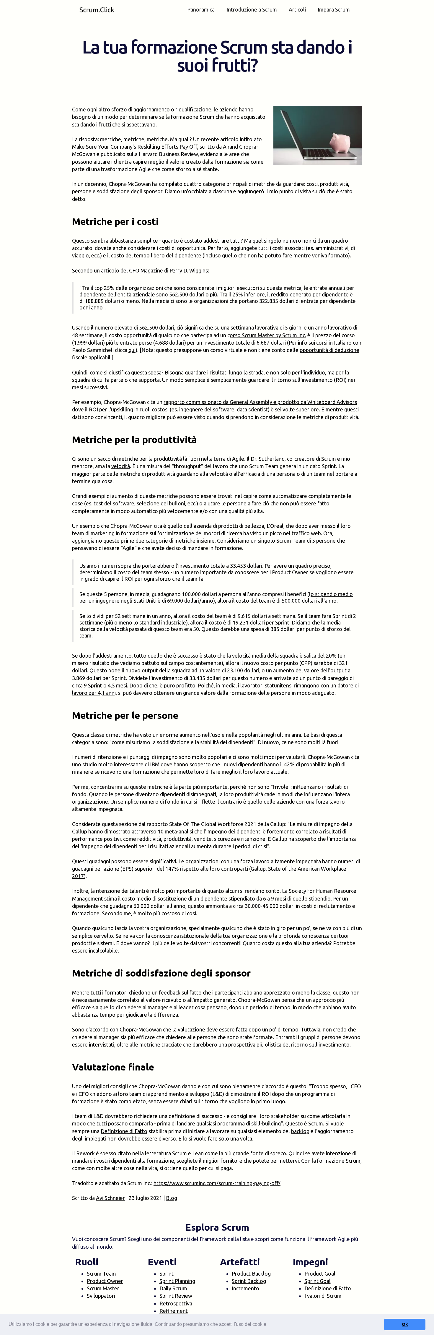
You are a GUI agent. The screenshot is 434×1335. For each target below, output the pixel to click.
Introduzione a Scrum (251, 9)
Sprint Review (175, 1296)
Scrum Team (101, 1273)
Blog (171, 1198)
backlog (300, 1131)
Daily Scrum (173, 1288)
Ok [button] (405, 1324)
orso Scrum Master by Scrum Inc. (268, 335)
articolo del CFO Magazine (132, 270)
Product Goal (319, 1273)
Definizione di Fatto (124, 1131)
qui (132, 350)
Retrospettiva (175, 1303)
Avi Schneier (110, 1198)
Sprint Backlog (249, 1281)
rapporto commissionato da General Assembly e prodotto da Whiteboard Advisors (260, 402)
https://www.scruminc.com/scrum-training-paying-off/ (217, 1183)
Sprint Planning (177, 1281)
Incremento (245, 1288)
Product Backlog (251, 1273)
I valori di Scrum (323, 1296)
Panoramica (201, 9)
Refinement (173, 1311)
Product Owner (105, 1281)
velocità (120, 466)
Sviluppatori (101, 1296)
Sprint (166, 1273)
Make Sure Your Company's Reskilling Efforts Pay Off (134, 147)
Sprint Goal (317, 1281)
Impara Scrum (334, 9)
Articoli (297, 9)
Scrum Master (103, 1288)
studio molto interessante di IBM (120, 764)
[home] (96, 10)
